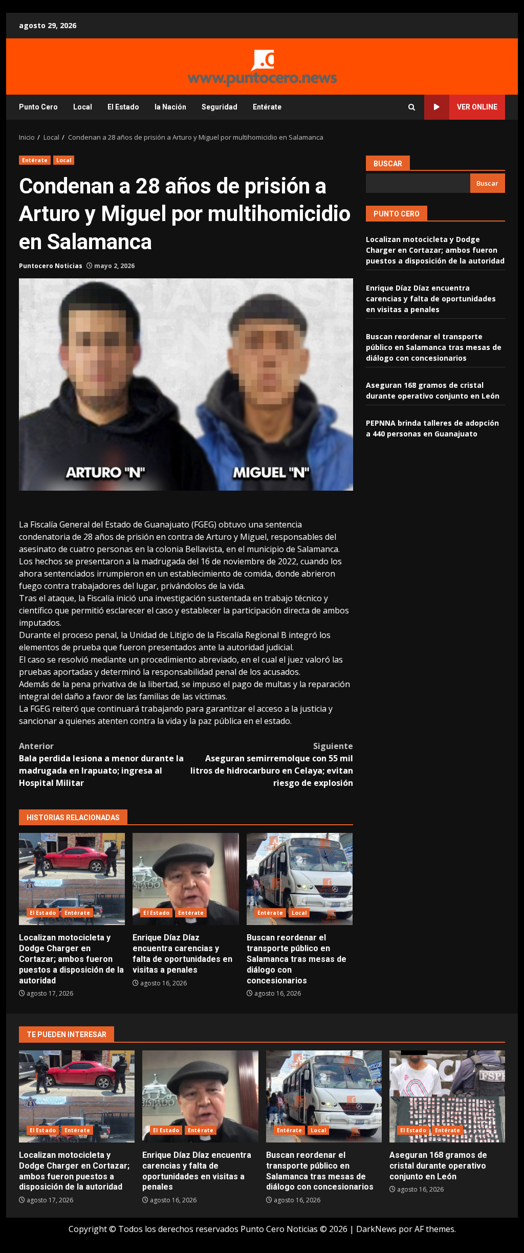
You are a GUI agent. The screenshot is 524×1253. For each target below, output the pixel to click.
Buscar (388, 164)
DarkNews (376, 1229)
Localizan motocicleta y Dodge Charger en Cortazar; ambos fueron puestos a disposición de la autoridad (72, 879)
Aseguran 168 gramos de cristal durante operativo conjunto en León (447, 1096)
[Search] (411, 107)
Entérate (267, 107)
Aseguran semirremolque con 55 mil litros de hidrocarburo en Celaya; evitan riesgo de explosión (271, 764)
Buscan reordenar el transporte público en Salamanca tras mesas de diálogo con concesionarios (300, 879)
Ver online (477, 107)
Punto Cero (38, 107)
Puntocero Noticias (50, 265)
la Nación (170, 107)
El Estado (123, 107)
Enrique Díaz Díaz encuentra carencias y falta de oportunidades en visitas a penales (185, 879)
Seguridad (219, 107)
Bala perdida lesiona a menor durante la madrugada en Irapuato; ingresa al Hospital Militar (101, 764)
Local (82, 107)
